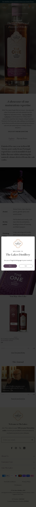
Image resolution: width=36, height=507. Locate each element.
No (26, 266)
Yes (10, 266)
